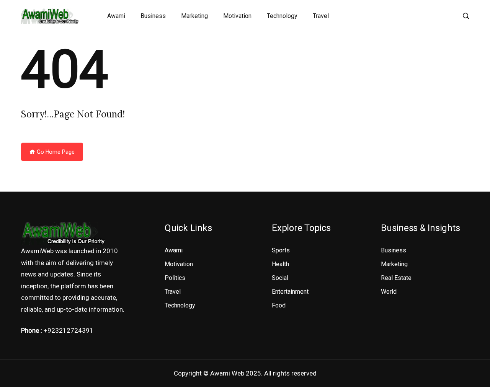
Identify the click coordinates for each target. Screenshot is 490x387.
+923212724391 (68, 330)
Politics (175, 277)
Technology (282, 16)
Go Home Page (55, 151)
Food (279, 305)
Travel (321, 16)
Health (280, 264)
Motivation (237, 16)
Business (153, 16)
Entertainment (290, 291)
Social (280, 277)
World (389, 291)
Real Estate (396, 277)
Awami (116, 16)
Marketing (194, 16)
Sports (281, 250)
